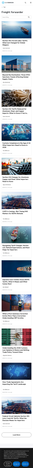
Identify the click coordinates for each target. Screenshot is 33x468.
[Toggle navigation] (31, 2)
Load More (16, 435)
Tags (4, 7)
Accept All (16, 464)
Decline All (25, 464)
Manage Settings (8, 464)
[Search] (29, 17)
